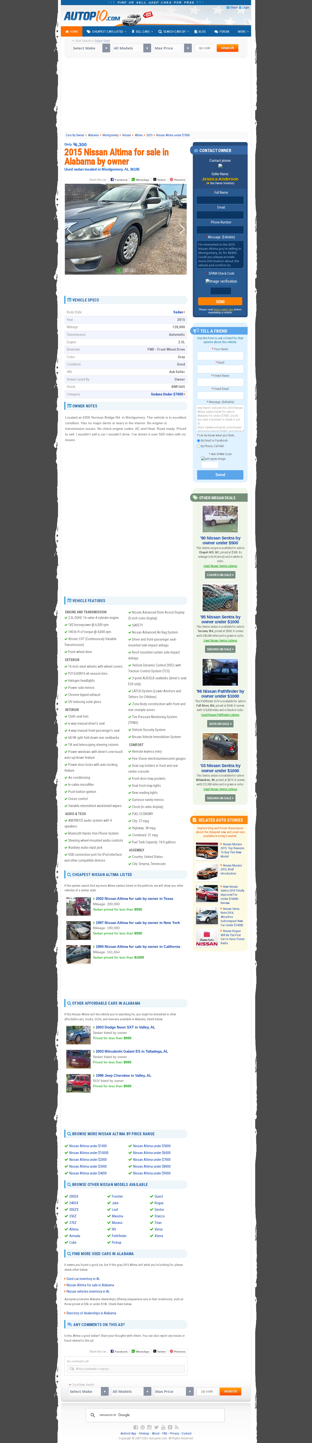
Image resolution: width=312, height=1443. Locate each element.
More (241, 31)
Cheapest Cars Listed (107, 31)
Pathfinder (119, 1236)
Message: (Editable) (220, 237)
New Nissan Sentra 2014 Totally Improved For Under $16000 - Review (232, 895)
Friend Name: (220, 375)
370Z (73, 1223)
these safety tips (223, 309)
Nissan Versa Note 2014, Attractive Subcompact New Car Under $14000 (232, 917)
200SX (73, 1196)
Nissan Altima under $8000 (152, 1166)
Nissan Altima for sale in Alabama (90, 1285)
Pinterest (179, 179)
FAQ (164, 1433)
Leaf (115, 1209)
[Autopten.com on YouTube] (163, 1427)
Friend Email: (220, 389)
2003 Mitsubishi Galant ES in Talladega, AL (132, 1051)
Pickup (116, 1242)
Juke (115, 1203)
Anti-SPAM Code (220, 454)
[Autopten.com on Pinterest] (142, 1427)
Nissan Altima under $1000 (88, 1146)
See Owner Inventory (222, 183)
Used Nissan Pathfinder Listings (220, 715)
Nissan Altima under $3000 (88, 1166)
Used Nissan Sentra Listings (220, 566)
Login (245, 7)
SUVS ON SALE (219, 724)
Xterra (159, 1236)
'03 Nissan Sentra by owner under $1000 (220, 768)
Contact (187, 1433)
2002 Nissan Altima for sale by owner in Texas (134, 898)
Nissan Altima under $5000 (152, 1146)
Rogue (159, 1203)
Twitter (161, 179)
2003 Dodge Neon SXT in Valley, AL (125, 1027)
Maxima (117, 1216)
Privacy (174, 1433)
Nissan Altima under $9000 (152, 1173)
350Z (73, 1216)
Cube (73, 1242)
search (227, 48)
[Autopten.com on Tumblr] (170, 1427)
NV (114, 1229)
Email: (220, 207)
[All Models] (132, 48)
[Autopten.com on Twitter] (156, 1427)
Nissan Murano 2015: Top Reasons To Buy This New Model (232, 850)
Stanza (160, 1216)
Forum (224, 31)
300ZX (73, 1209)
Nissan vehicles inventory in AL (88, 1291)
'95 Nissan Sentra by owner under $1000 (220, 619)
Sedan (178, 312)
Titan (158, 1223)
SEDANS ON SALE (219, 649)
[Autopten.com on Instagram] (149, 1427)
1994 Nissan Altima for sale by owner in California (138, 946)
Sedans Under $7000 (167, 394)
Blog (202, 31)
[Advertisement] (156, 95)
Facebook (121, 179)
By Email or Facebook (214, 440)
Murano (117, 1223)
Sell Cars (143, 31)
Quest (159, 1196)
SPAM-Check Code (220, 273)
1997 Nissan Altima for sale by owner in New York (138, 923)
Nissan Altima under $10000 (88, 1153)
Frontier (117, 1196)
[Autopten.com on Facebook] (136, 1427)
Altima (73, 1229)
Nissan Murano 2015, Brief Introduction (231, 869)
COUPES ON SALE (219, 575)
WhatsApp (142, 179)
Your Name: (220, 349)
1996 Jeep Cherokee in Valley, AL (123, 1075)
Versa (159, 1229)
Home (74, 31)
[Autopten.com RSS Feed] (177, 1427)
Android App (128, 1433)
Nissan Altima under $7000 (152, 1159)
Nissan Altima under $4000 (88, 1173)
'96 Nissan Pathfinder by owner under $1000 (220, 694)
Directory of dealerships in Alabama (91, 1313)
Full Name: (220, 192)
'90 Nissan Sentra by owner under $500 (220, 540)
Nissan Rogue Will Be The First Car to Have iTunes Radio (232, 937)
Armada (74, 1236)
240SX (73, 1203)
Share (233, 7)
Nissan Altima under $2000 (88, 1159)
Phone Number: (220, 222)
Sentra (159, 1209)
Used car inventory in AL (83, 1279)
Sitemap (144, 1433)
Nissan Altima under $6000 (152, 1153)
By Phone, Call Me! (212, 446)
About (156, 1433)
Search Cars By (174, 31)
